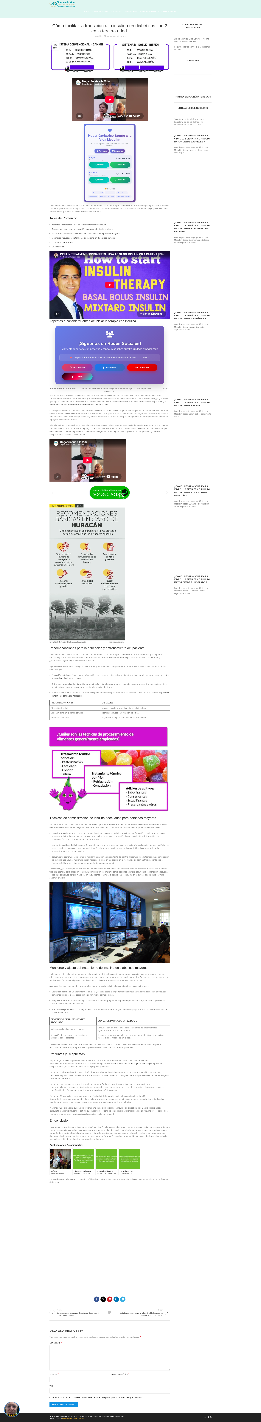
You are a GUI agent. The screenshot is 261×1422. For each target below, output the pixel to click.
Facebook (111, 367)
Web (51, 1386)
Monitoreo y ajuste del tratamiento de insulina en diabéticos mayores (83, 238)
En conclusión (58, 246)
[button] (52, 492)
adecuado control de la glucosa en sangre (133, 1063)
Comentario (55, 1342)
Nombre (54, 1374)
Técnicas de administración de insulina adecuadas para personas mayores (86, 233)
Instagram (79, 367)
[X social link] (103, 1299)
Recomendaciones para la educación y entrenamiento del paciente (82, 229)
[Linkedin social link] (116, 1299)
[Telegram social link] (122, 1299)
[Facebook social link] (96, 1299)
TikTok (79, 376)
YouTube (144, 367)
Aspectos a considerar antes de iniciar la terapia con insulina (80, 224)
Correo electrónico (120, 1374)
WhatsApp (121, 165)
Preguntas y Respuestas (63, 242)
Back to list (109, 1312)
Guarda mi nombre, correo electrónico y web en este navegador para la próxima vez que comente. (97, 1397)
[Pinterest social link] (109, 1299)
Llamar (100, 165)
